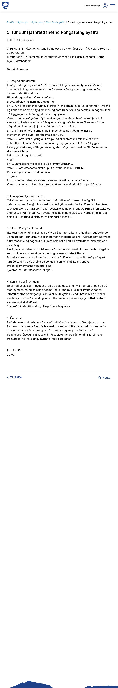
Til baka (16, 377)
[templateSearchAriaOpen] (105, 5)
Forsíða (10, 22)
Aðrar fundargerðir (55, 22)
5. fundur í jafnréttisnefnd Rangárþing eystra (90, 22)
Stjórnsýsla (23, 22)
